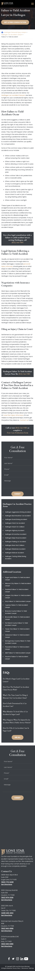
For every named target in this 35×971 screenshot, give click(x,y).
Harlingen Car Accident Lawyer (11, 35)
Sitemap (31, 968)
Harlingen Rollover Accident (14, 553)
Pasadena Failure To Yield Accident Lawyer (17, 648)
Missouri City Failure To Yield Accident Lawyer (18, 584)
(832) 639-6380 (7, 944)
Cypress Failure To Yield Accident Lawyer (16, 606)
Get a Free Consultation (15, 22)
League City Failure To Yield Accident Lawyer (18, 596)
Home (2, 32)
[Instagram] (17, 959)
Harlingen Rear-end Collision (14, 545)
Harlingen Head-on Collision (14, 527)
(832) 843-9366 (7, 928)
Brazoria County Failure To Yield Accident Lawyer (16, 612)
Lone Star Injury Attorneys (13, 415)
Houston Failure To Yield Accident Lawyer (16, 658)
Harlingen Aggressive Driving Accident (18, 512)
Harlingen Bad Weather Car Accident (18, 516)
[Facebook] (9, 959)
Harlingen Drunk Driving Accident (16, 519)
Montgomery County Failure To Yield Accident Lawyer (17, 642)
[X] (13, 959)
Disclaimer (25, 968)
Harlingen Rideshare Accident (15, 549)
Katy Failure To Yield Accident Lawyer (18, 601)
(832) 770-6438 (7, 882)
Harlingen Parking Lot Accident (15, 542)
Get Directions (6, 884)
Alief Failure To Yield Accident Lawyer (17, 653)
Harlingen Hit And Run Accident (15, 534)
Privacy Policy (17, 968)
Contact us (24, 420)
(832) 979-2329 (7, 897)
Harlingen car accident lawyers (13, 95)
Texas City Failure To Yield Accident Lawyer (17, 630)
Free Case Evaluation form (17, 432)
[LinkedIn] (21, 959)
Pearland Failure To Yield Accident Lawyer (16, 590)
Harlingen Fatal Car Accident (15, 523)
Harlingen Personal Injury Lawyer (15, 32)
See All (17, 737)
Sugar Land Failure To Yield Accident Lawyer (17, 578)
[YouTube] (26, 959)
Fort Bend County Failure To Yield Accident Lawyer (16, 624)
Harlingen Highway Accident (14, 530)
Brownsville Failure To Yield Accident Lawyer (17, 618)
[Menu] (32, 4)
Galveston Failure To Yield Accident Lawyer (17, 636)
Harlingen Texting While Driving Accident (15, 557)
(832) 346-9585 (17, 242)
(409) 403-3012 (7, 913)
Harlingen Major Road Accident (15, 538)
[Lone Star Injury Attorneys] (7, 3)
